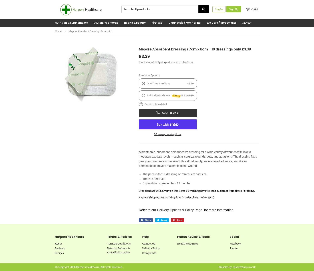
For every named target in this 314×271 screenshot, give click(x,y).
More (246, 22)
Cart (254, 9)
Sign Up (233, 9)
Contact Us (148, 243)
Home (58, 31)
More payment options (167, 134)
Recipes (59, 253)
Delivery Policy (151, 248)
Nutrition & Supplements (71, 23)
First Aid (157, 23)
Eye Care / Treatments (221, 23)
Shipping (160, 62)
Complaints (149, 253)
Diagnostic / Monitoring (184, 23)
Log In (219, 9)
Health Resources (187, 243)
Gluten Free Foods (106, 23)
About (58, 243)
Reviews (60, 248)
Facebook (235, 243)
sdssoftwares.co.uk (244, 267)
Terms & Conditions (119, 243)
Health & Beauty (135, 23)
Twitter (234, 248)
